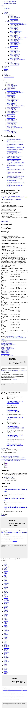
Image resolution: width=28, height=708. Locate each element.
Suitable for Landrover (15, 32)
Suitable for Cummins (15, 17)
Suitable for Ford (14, 19)
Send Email (3, 515)
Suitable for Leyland (14, 33)
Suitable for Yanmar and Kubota (17, 59)
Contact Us (6, 70)
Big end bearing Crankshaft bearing (15, 142)
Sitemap (10, 456)
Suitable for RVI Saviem (15, 43)
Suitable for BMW (14, 27)
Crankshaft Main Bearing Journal (8, 344)
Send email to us (4, 221)
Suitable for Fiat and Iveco (16, 31)
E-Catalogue (6, 66)
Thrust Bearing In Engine (20, 459)
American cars (10, 15)
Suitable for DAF (14, 28)
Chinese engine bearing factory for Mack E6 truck (15, 444)
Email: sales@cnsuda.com (10, 3)
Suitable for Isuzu (14, 50)
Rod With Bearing (5, 352)
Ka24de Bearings (5, 460)
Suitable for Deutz (14, 29)
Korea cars (9, 62)
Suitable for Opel (14, 40)
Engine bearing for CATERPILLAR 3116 (13, 410)
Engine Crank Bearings (6, 345)
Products (6, 13)
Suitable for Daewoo (14, 63)
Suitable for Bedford (14, 25)
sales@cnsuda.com (8, 477)
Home (5, 10)
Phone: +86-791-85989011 (10, 1)
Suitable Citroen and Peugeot (16, 23)
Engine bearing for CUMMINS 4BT (14, 336)
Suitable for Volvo (14, 46)
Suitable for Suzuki (14, 56)
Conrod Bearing (9, 459)
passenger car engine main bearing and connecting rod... (15, 179)
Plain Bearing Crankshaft (6, 347)
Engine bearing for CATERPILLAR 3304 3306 (15, 427)
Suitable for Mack (14, 20)
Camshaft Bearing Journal (7, 341)
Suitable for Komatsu (15, 51)
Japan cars (9, 47)
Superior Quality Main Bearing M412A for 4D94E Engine (14, 159)
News (5, 67)
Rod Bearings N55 (5, 351)
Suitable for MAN (14, 36)
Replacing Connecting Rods (7, 348)
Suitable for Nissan (14, 55)
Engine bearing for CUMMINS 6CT (15, 147)
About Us (6, 12)
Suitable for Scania (14, 44)
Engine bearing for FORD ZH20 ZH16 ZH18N (15, 402)
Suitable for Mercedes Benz (16, 39)
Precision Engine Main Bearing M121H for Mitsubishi (14, 153)
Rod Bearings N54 (5, 350)
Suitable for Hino (14, 48)
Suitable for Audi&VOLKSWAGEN (18, 24)
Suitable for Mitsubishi (15, 54)
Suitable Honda (13, 60)
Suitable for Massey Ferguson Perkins (18, 38)
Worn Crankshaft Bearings (7, 355)
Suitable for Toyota (14, 58)
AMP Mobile (15, 456)
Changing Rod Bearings (6, 343)
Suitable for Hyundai (14, 65)
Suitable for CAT (14, 16)
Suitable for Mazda (14, 52)
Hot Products (4, 456)
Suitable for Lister (14, 35)
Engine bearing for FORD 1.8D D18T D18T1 (15, 436)
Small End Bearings (5, 354)
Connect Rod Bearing (14, 460)
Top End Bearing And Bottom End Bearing (11, 457)
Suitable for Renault (14, 42)
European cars (10, 21)
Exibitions (6, 69)
